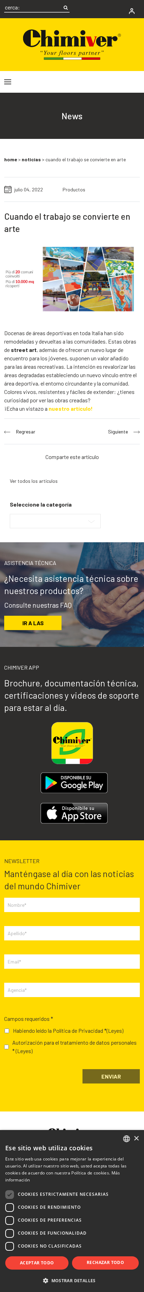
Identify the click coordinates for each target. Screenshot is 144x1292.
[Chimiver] (72, 44)
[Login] (132, 11)
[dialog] (72, 1211)
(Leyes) (115, 1030)
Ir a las (33, 623)
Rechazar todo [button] (105, 1262)
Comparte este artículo (72, 456)
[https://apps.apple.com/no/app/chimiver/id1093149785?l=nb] (74, 813)
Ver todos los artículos (34, 481)
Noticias (31, 159)
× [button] (136, 1138)
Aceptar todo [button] (37, 1263)
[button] (72, 1280)
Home (10, 159)
